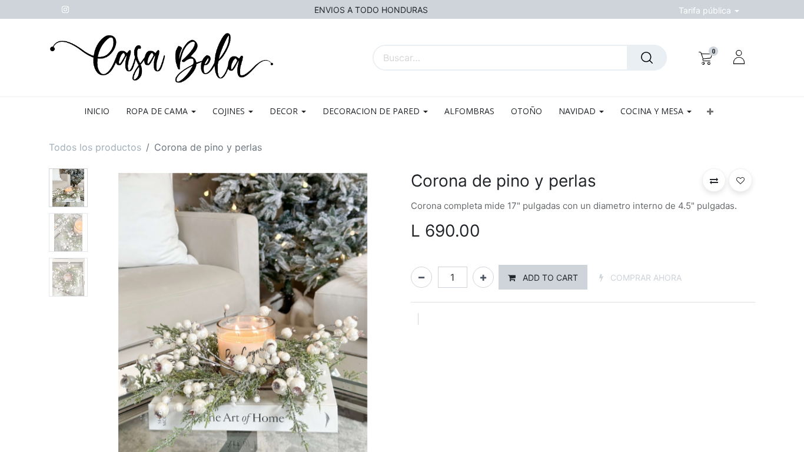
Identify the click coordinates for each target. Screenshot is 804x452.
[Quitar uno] (421, 277)
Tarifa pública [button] (706, 10)
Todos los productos (95, 147)
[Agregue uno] (483, 277)
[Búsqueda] (647, 57)
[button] (709, 111)
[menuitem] (101, 111)
